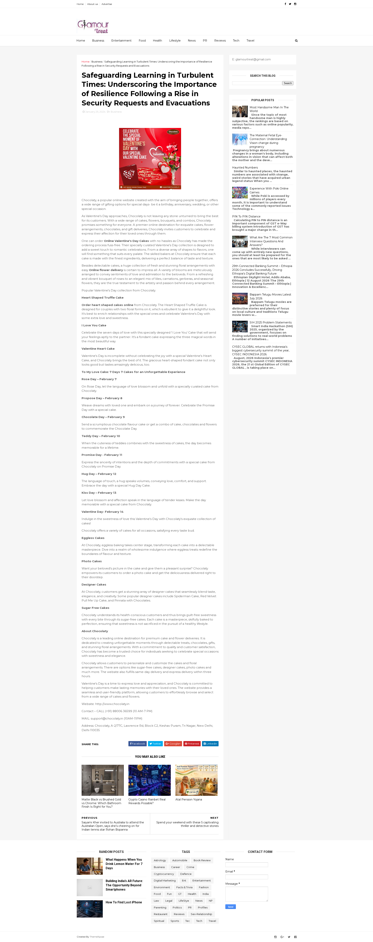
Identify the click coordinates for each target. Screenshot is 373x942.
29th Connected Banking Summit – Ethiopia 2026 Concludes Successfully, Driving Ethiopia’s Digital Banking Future (262, 269)
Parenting (160, 907)
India (206, 893)
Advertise (107, 4)
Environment (162, 887)
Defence (186, 873)
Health (157, 40)
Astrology (160, 860)
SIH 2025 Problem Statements (271, 322)
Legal (168, 900)
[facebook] (285, 4)
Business (98, 40)
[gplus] (282, 937)
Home (80, 4)
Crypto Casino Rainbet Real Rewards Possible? (147, 801)
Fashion (204, 887)
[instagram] (295, 4)
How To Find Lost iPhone (124, 902)
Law (156, 900)
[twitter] (290, 4)
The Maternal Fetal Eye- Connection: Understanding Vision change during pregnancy (268, 141)
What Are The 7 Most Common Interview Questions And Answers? (271, 241)
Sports (175, 920)
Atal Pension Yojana (188, 799)
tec (187, 920)
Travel (250, 40)
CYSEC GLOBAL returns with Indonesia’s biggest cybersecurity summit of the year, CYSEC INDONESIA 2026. (260, 350)
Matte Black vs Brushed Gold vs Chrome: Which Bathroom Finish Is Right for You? (101, 803)
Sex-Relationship (201, 914)
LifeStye (184, 900)
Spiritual (159, 920)
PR (205, 40)
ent (184, 880)
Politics (177, 907)
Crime (190, 867)
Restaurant (160, 914)
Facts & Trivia (184, 887)
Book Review (202, 860)
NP (211, 900)
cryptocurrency (164, 873)
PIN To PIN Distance (246, 216)
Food (142, 40)
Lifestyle (175, 40)
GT (179, 893)
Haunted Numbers (245, 167)
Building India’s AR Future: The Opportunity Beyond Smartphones (124, 885)
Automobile (179, 860)
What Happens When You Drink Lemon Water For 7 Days (124, 864)
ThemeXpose (97, 936)
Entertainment (121, 40)
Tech (236, 40)
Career (175, 867)
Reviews (220, 40)
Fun (169, 893)
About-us (92, 4)
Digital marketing (165, 880)
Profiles (202, 907)
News (192, 40)
